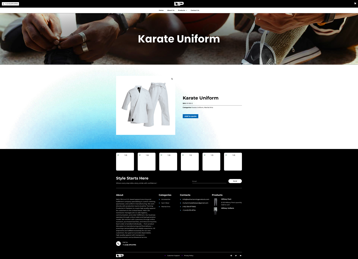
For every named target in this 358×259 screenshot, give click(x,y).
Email (194, 178)
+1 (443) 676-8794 (129, 245)
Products (181, 10)
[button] (172, 79)
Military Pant (226, 199)
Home (161, 10)
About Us (170, 10)
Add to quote (191, 116)
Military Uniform (227, 208)
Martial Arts (208, 107)
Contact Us (195, 10)
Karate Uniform (197, 107)
